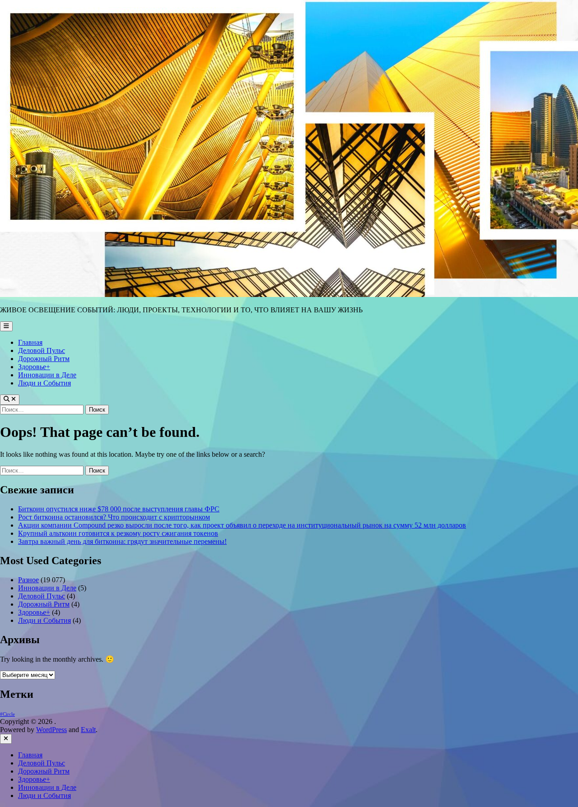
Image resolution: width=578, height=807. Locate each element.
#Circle (7, 714)
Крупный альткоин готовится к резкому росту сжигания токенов (118, 533)
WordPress (51, 729)
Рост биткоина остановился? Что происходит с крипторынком (114, 517)
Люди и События (44, 383)
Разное (28, 580)
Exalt (88, 729)
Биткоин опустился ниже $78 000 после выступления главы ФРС (118, 509)
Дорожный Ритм (44, 358)
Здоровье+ (34, 367)
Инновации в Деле (47, 375)
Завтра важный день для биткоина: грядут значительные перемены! (122, 541)
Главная (30, 342)
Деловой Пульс (41, 350)
